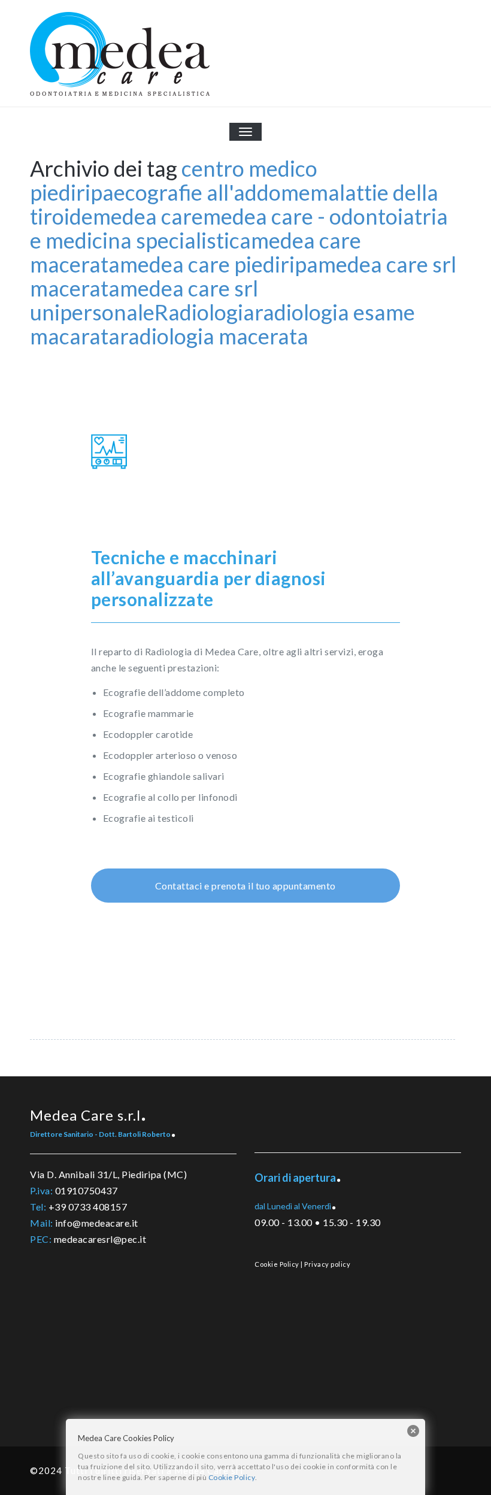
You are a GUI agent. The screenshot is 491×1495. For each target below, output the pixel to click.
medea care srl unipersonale (144, 300)
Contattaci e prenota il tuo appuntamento (245, 885)
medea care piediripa (219, 264)
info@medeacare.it (96, 1222)
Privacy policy (327, 1264)
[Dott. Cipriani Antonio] (190, 988)
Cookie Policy (276, 1264)
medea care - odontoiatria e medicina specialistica (239, 228)
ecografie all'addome (212, 192)
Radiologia (204, 312)
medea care (148, 216)
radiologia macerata (214, 336)
